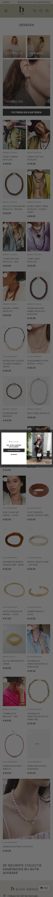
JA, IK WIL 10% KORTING (14, 450)
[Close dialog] (50, 433)
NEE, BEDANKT (14, 454)
